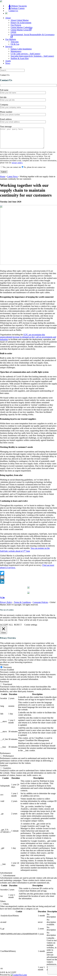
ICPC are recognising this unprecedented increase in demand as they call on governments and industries (28, 336)
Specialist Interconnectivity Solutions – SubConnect (32, 56)
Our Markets (10, 39)
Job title (3, 97)
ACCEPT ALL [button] (6, 625)
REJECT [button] (18, 625)
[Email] (28, 577)
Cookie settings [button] (30, 625)
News (7, 63)
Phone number (6, 112)
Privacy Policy (6, 602)
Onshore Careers (17, 8)
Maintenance (16, 51)
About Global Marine (20, 20)
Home (2, 176)
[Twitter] (28, 573)
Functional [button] (4, 681)
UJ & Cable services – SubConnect (25, 54)
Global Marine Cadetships (21, 27)
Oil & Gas (15, 44)
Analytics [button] (4, 765)
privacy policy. (17, 163)
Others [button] (3, 901)
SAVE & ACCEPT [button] (8, 972)
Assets (8, 61)
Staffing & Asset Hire (20, 58)
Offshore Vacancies (18, 6)
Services (8, 46)
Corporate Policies (40, 602)
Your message (6, 126)
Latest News (12, 176)
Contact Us (13, 11)
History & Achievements (21, 22)
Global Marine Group (20, 30)
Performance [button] (5, 753)
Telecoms (15, 42)
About (8, 18)
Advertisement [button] (6, 873)
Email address (6, 119)
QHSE (13, 32)
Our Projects (16, 25)
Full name (4, 90)
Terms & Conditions (22, 602)
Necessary (7, 667)
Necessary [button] (4, 664)
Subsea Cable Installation (21, 49)
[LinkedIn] (28, 581)
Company (4, 104)
